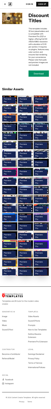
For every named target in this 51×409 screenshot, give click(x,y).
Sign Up (42, 4)
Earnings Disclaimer (36, 354)
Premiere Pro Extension (38, 342)
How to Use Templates (37, 330)
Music (4, 325)
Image (4, 316)
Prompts (31, 325)
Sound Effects (34, 321)
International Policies (36, 367)
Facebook (9, 380)
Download (39, 73)
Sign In (29, 4)
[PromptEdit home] (10, 4)
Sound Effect (7, 330)
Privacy (21, 402)
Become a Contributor (11, 354)
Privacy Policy (33, 359)
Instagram (9, 383)
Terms (29, 402)
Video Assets (33, 316)
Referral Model (8, 359)
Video (4, 321)
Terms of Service (35, 363)
